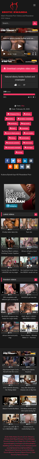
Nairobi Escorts (17, 448)
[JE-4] (19, 355)
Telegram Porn (15, 114)
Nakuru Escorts (22, 454)
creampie (25, 128)
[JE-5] (19, 32)
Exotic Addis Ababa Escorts (14, 437)
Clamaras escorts (20, 450)
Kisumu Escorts (15, 452)
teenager (30, 147)
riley (22, 106)
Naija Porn (22, 441)
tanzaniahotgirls (9, 443)
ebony (13, 138)
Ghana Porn (14, 441)
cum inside (29, 133)
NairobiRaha (27, 448)
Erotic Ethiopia (28, 437)
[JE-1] (19, 209)
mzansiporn (19, 443)
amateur (11, 119)
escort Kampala (26, 445)
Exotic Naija (31, 441)
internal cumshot (13, 142)
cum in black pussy (13, 133)
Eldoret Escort (26, 452)
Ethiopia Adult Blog (10, 439)
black (13, 128)
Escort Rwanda (15, 445)
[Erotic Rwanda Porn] (16, 7)
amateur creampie (26, 119)
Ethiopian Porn (22, 439)
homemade (25, 138)
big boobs (26, 123)
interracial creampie (13, 147)
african (28, 114)
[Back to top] (32, 453)
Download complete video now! (20, 68)
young (20, 152)
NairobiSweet (9, 450)
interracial (28, 142)
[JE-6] (19, 62)
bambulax (13, 123)
